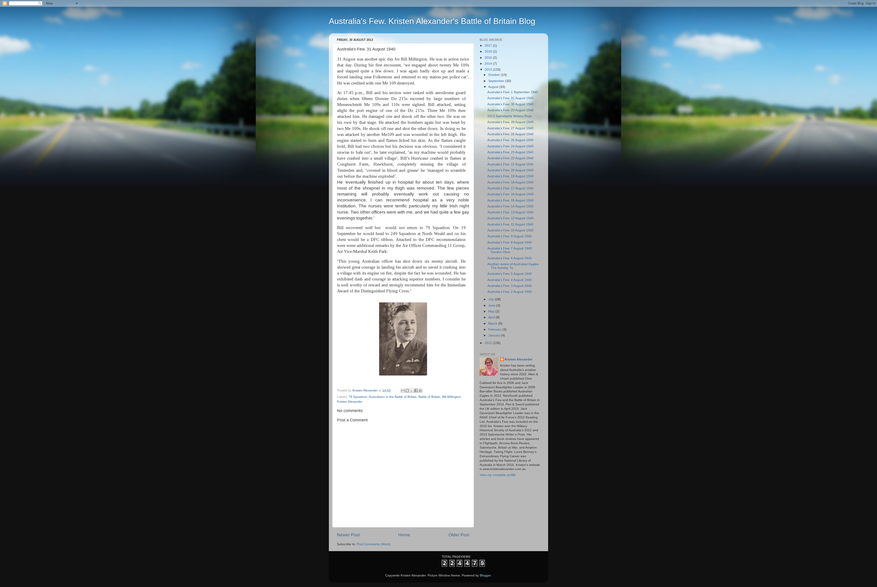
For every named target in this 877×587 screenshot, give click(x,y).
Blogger (485, 575)
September (496, 81)
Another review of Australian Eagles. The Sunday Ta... (513, 266)
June (492, 305)
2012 (489, 343)
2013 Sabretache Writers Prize (509, 116)
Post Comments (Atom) (374, 544)
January (494, 335)
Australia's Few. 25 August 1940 (510, 140)
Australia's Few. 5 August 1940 (509, 273)
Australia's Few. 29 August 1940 (510, 110)
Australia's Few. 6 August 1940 (509, 258)
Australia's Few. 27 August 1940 (510, 128)
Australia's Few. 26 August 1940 (510, 134)
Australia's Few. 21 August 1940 (510, 164)
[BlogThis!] (407, 390)
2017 (489, 45)
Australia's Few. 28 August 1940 (510, 122)
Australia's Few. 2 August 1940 (509, 292)
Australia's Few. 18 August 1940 (510, 182)
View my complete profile (498, 475)
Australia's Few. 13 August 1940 (510, 212)
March (493, 323)
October (494, 75)
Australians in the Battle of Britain (393, 397)
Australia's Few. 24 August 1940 (510, 146)
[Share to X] (411, 390)
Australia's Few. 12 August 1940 (510, 218)
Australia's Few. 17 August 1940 (510, 188)
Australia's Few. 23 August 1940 (510, 152)
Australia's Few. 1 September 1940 (512, 92)
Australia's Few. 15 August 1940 (510, 200)
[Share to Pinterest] (420, 390)
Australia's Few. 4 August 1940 (509, 280)
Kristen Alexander (349, 401)
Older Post (459, 534)
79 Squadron (358, 397)
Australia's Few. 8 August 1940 (509, 242)
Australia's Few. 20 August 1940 (510, 170)
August (493, 87)
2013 (489, 69)
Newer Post (348, 534)
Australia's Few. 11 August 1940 (510, 224)
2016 (489, 51)
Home (404, 534)
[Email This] (403, 390)
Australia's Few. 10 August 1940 (510, 230)
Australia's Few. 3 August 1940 (509, 286)
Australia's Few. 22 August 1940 (510, 158)
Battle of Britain (429, 397)
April (492, 317)
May (491, 311)
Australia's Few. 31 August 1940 (510, 98)
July (491, 299)
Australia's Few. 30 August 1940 (510, 104)
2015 (489, 57)
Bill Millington (451, 397)
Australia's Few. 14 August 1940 (510, 206)
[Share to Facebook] (416, 390)
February (495, 329)
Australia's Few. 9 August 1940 (509, 236)
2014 (489, 63)
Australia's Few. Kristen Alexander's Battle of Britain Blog (432, 21)
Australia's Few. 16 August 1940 (510, 194)
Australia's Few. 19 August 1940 (510, 176)
